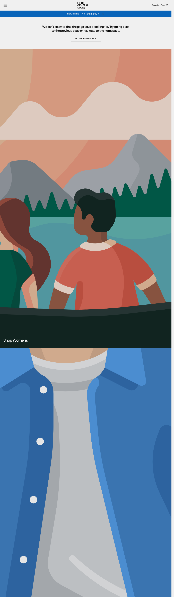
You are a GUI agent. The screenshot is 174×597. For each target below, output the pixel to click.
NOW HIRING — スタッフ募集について (83, 14)
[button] (5, 5)
